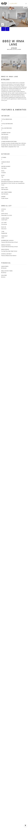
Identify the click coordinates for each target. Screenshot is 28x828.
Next (7, 29)
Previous (3, 29)
